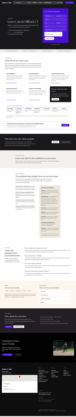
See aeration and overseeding (34, 100)
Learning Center (55, 372)
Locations (53, 375)
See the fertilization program (11, 83)
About (64, 370)
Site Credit (57, 410)
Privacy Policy (45, 410)
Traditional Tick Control (42, 377)
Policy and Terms (48, 400)
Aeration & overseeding (45, 298)
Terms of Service (52, 410)
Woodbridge (18, 290)
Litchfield (17, 295)
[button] (34, 3)
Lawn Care (41, 375)
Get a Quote (55, 99)
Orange (7, 290)
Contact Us (66, 372)
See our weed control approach (35, 83)
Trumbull (24, 290)
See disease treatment (55, 83)
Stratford (12, 290)
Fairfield (6, 295)
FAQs (52, 373)
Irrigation (42, 302)
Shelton (29, 290)
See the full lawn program (11, 100)
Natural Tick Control (43, 380)
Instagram (65, 373)
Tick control (43, 291)
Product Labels (54, 376)
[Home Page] (6, 2)
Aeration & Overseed (43, 372)
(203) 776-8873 (67, 375)
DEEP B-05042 (62, 410)
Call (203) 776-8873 (66, 142)
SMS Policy (40, 410)
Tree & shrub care (44, 295)
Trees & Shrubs (42, 381)
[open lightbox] (63, 349)
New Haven (10, 295)
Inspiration (53, 370)
